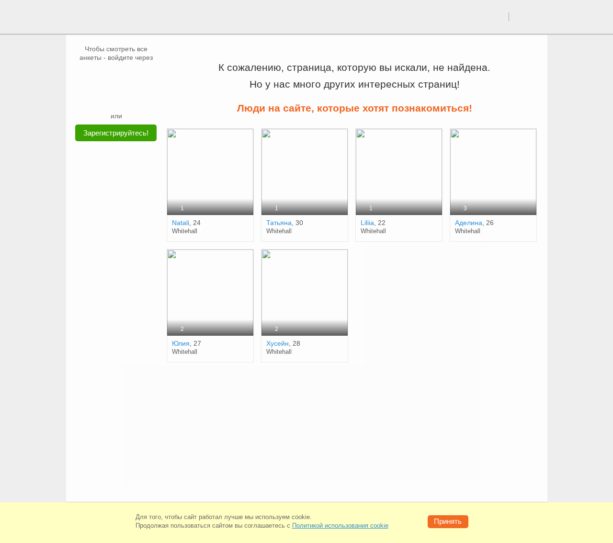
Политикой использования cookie (340, 525)
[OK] (134, 76)
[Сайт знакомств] (101, 18)
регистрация (528, 16)
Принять (448, 521)
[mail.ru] (116, 76)
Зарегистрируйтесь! (115, 133)
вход (497, 16)
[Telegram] (125, 96)
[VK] (98, 76)
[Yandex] (107, 96)
